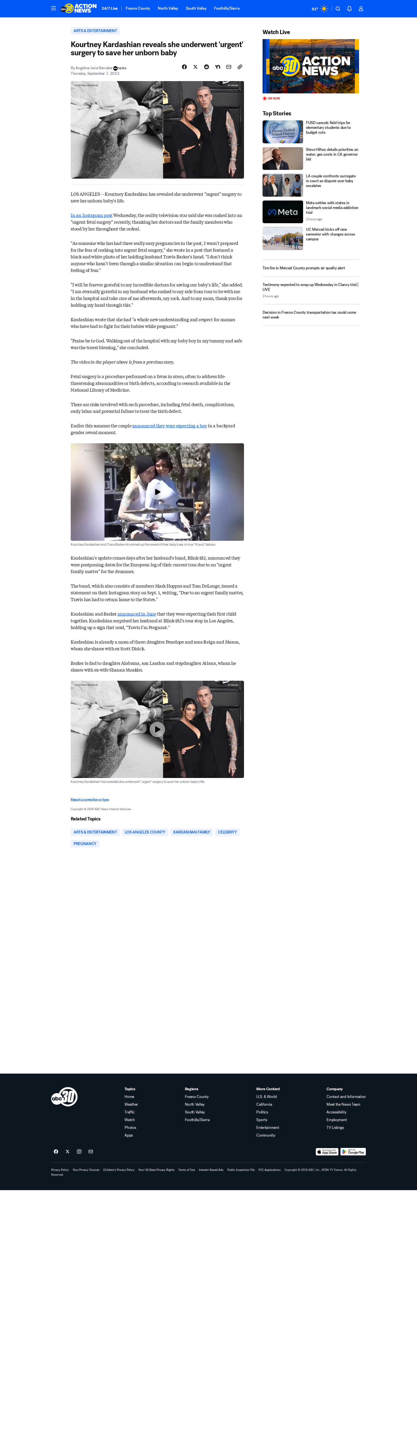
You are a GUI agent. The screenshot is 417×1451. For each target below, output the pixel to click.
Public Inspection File (241, 1169)
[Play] (311, 66)
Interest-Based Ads (211, 1169)
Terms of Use (186, 1169)
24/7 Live (110, 8)
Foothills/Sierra (226, 8)
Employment (337, 1120)
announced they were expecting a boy (169, 425)
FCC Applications (269, 1169)
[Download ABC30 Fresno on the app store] (327, 1152)
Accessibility (336, 1112)
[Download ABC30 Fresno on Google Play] (353, 1152)
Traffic (130, 1112)
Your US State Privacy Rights (156, 1169)
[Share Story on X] (195, 67)
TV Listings (335, 1128)
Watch (130, 1120)
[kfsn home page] (64, 1096)
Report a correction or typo (90, 799)
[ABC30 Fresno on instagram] (79, 1152)
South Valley (196, 8)
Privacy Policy (60, 1169)
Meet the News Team (343, 1104)
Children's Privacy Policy (118, 1169)
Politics (262, 1112)
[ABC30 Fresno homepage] (79, 8)
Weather (131, 1104)
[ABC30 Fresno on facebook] (56, 1152)
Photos (130, 1128)
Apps (129, 1135)
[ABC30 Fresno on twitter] (67, 1152)
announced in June (137, 614)
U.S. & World (266, 1097)
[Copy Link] (240, 67)
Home (129, 1097)
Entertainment (267, 1128)
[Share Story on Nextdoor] (218, 67)
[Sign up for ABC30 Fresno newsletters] (91, 1152)
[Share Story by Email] (229, 67)
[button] (54, 8)
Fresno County (138, 8)
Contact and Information (346, 1097)
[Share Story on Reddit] (206, 67)
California (264, 1104)
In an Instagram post (91, 215)
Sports (261, 1120)
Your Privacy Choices (86, 1169)
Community (265, 1135)
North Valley (168, 8)
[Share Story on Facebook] (184, 67)
